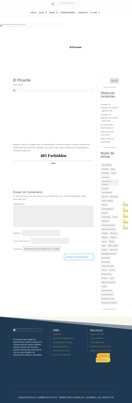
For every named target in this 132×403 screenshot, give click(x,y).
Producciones (106, 274)
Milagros (105, 237)
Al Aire (93, 13)
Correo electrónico (22, 241)
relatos (104, 286)
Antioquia (105, 169)
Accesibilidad (106, 165)
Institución (17, 249)
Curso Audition (97, 338)
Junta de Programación (63, 338)
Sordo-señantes (107, 294)
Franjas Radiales (107, 209)
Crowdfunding (67, 13)
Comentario (19, 204)
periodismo (106, 258)
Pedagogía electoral (109, 254)
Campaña (105, 173)
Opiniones (113, 250)
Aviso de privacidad (62, 354)
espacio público (107, 201)
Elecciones (114, 196)
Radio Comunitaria (108, 282)
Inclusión (105, 213)
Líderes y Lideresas (109, 229)
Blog (41, 13)
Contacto (83, 13)
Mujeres (114, 237)
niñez (104, 245)
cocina (113, 173)
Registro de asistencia (100, 350)
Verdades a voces (108, 299)
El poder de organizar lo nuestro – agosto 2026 (109, 107)
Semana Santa (107, 290)
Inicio (33, 13)
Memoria (113, 233)
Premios (112, 270)
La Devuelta (106, 217)
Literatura (105, 221)
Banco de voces (97, 334)
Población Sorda (107, 266)
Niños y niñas (113, 245)
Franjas (104, 205)
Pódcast (104, 278)
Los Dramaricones (108, 225)
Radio (52, 13)
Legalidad (57, 334)
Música (111, 241)
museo (104, 241)
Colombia (105, 188)
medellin (105, 233)
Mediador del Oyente (62, 342)
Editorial (105, 196)
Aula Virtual (103, 358)
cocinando (105, 177)
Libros (115, 217)
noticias (104, 250)
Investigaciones (97, 342)
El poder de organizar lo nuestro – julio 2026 (109, 117)
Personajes (106, 262)
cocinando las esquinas (107, 182)
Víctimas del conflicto (109, 303)
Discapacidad (106, 192)
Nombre (17, 233)
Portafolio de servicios (100, 346)
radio (112, 278)
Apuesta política (60, 346)
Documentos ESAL (61, 350)
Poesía (104, 270)
